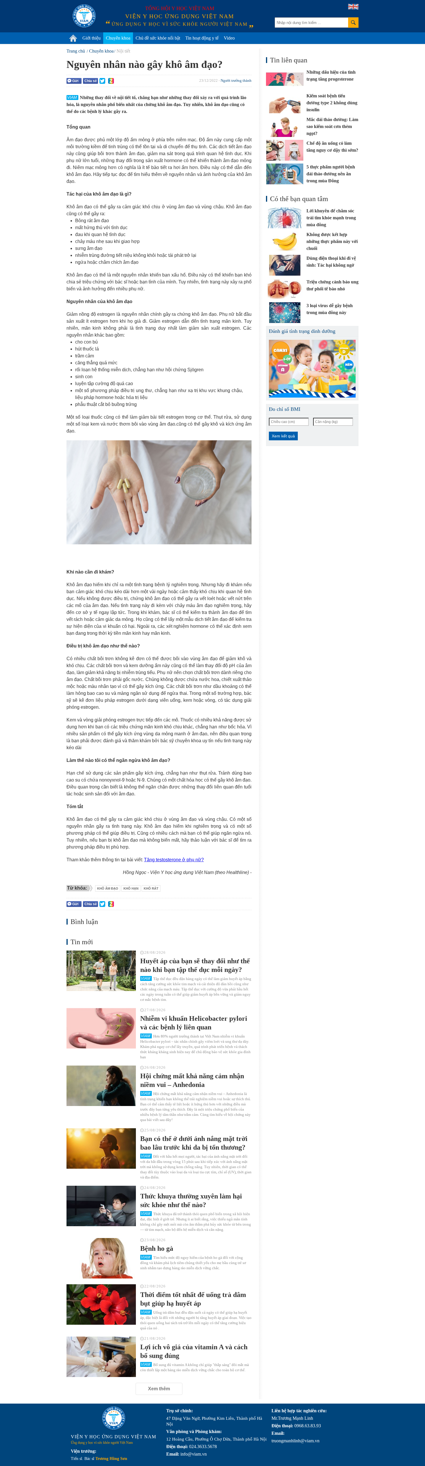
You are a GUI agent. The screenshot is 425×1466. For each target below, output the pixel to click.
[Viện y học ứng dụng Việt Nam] (114, 1418)
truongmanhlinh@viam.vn (295, 1440)
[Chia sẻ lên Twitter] (102, 81)
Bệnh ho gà (156, 1248)
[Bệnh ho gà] (101, 1258)
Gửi (75, 81)
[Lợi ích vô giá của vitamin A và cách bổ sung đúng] (101, 1357)
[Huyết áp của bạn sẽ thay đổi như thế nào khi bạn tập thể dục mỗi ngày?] (101, 971)
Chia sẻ (90, 81)
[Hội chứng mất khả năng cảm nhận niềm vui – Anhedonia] (101, 1086)
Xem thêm (159, 1388)
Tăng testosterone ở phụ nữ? (174, 859)
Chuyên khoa (118, 38)
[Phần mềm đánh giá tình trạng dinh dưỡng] (312, 369)
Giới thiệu (91, 38)
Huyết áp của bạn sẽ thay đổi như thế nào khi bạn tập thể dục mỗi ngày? (195, 965)
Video (229, 38)
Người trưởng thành (236, 80)
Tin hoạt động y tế (202, 38)
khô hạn (130, 888)
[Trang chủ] (73, 38)
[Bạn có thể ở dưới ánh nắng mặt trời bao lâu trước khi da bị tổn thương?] (101, 1148)
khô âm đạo (107, 888)
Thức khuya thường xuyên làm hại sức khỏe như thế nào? (191, 1200)
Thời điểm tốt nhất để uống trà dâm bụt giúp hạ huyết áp (193, 1299)
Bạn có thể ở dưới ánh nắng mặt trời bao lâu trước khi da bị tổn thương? (193, 1143)
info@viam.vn (193, 1454)
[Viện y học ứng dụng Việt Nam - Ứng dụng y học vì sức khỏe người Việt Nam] (84, 16)
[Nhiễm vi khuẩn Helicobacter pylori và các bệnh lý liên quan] (101, 1028)
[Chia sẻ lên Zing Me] (111, 81)
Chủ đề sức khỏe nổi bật (158, 38)
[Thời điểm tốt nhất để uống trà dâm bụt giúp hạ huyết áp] (101, 1304)
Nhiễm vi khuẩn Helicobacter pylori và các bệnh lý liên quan (193, 1023)
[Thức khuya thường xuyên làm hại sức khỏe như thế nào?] (101, 1206)
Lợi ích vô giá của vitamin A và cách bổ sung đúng (193, 1351)
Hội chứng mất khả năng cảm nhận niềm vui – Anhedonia (192, 1080)
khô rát (151, 888)
